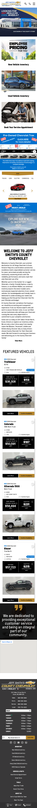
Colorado (8, 424)
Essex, (15, 694)
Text (11, 805)
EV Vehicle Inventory (18, 756)
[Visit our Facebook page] (11, 742)
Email (19, 805)
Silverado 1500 (12, 486)
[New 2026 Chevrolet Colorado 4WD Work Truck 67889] (18, 461)
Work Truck (8, 489)
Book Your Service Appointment (18, 127)
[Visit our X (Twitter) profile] (15, 742)
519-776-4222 (22, 707)
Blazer (7, 548)
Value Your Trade (18, 785)
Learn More (10, 413)
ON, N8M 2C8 (20, 694)
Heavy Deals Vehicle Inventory (18, 763)
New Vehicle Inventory (18, 64)
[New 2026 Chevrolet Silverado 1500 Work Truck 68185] (18, 523)
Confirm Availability (26, 413)
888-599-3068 (22, 704)
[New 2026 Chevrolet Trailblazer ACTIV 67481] (18, 399)
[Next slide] (34, 151)
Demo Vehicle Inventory (18, 760)
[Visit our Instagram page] (22, 742)
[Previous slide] (2, 151)
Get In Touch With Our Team (18, 796)
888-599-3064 (22, 701)
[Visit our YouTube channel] (18, 742)
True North (8, 551)
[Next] (3, 191)
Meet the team (18, 800)
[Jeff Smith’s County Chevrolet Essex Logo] (11, 3)
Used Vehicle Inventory (18, 96)
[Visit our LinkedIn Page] (26, 742)
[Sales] (30, 4)
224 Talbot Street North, (18, 692)
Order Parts (18, 778)
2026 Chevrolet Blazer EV (18, 194)
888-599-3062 (22, 698)
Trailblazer (10, 361)
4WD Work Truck (10, 427)
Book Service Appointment (18, 774)
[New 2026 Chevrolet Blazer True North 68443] (18, 585)
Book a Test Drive (18, 789)
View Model (18, 199)
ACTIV (6, 364)
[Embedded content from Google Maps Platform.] (18, 656)
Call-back (28, 805)
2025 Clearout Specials (18, 767)
